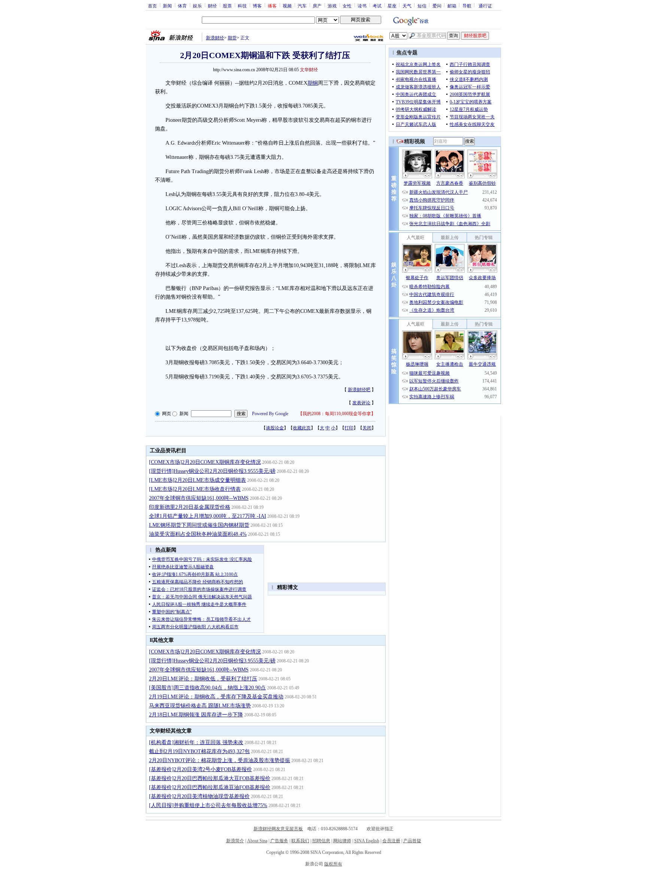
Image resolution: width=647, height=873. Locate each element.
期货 (232, 37)
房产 (317, 5)
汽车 (302, 5)
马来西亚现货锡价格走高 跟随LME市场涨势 (200, 706)
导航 (466, 5)
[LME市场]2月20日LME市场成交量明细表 (197, 480)
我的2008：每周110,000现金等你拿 (337, 413)
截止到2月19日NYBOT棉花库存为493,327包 (199, 751)
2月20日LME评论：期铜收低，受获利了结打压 (203, 679)
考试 (377, 5)
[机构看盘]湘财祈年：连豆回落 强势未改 (196, 742)
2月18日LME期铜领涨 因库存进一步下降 (196, 715)
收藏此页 (302, 428)
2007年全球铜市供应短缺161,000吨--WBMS (199, 498)
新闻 (167, 5)
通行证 (485, 5)
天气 (407, 5)
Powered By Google (270, 413)
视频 (287, 5)
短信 (421, 5)
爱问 (436, 5)
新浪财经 (215, 37)
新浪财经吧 (359, 389)
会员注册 (391, 840)
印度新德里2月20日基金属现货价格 (189, 507)
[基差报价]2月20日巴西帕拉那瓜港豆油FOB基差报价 (209, 787)
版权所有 (333, 864)
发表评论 (361, 402)
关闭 (366, 428)
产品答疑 (412, 840)
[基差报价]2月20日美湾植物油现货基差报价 (199, 796)
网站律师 (342, 840)
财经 (212, 5)
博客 (257, 5)
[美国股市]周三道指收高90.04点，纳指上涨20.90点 (207, 688)
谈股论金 (275, 428)
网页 (166, 413)
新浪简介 (235, 840)
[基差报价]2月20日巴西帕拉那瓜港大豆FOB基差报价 (209, 778)
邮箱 (451, 5)
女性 (347, 5)
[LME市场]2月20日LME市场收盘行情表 (195, 489)
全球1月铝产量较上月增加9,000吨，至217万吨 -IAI (207, 516)
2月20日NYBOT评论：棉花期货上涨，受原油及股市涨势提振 (219, 760)
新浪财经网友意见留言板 (278, 828)
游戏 (332, 5)
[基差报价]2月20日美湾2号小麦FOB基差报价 (200, 769)
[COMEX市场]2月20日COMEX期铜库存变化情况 (205, 462)
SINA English (366, 840)
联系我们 (300, 840)
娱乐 (197, 5)
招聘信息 (321, 840)
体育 (182, 5)
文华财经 (309, 69)
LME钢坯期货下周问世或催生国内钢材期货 (199, 525)
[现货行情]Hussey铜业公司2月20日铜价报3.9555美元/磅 (212, 471)
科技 (242, 5)
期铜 (312, 83)
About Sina (257, 840)
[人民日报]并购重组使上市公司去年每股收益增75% (208, 805)
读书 (362, 5)
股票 (227, 5)
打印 (348, 428)
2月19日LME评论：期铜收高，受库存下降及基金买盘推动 (216, 697)
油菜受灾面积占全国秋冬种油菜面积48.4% (198, 534)
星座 (392, 5)
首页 (152, 5)
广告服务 (279, 840)
